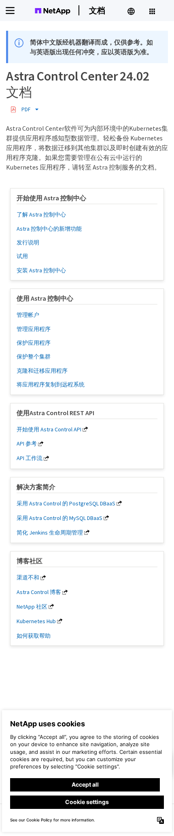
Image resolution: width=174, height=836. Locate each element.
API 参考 (27, 443)
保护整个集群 (34, 356)
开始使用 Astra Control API (49, 429)
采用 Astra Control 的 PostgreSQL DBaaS (66, 503)
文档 (97, 10)
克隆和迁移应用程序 (42, 370)
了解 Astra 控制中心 (41, 214)
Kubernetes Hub (36, 621)
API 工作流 (29, 458)
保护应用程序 (34, 342)
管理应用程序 (34, 329)
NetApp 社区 (32, 606)
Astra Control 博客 (39, 592)
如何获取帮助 (34, 635)
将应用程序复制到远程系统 (51, 384)
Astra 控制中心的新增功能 (49, 228)
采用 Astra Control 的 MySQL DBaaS (59, 518)
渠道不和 (28, 577)
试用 (22, 256)
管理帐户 (28, 314)
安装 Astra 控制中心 (41, 270)
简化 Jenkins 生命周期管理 (50, 532)
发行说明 (28, 242)
